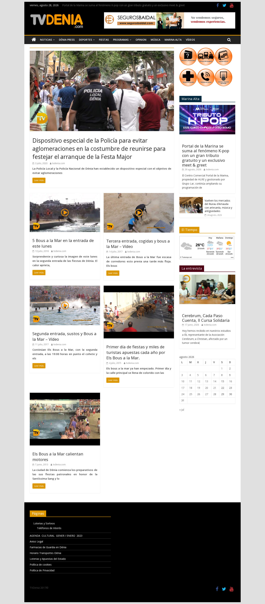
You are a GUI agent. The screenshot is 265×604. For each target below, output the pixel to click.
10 (182, 381)
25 (190, 394)
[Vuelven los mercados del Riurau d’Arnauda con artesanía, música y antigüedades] (191, 199)
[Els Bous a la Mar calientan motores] (65, 395)
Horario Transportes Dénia (45, 553)
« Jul (181, 409)
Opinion (141, 39)
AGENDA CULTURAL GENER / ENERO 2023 (56, 535)
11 (190, 381)
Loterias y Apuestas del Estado (48, 558)
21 (214, 387)
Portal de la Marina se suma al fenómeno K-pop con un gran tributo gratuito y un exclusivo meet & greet (123, 5)
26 (198, 394)
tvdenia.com (58, 163)
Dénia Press (67, 39)
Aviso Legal (36, 541)
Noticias (46, 39)
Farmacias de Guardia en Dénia (48, 547)
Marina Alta (173, 39)
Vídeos (190, 39)
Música (155, 39)
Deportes (85, 39)
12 (198, 381)
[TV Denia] (34, 40)
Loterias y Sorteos (44, 523)
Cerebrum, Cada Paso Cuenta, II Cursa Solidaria (206, 318)
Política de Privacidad (42, 570)
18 (190, 387)
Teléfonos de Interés (49, 528)
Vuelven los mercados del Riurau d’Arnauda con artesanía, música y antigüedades (218, 206)
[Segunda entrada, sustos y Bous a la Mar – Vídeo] (65, 288)
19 (198, 387)
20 (206, 387)
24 (182, 394)
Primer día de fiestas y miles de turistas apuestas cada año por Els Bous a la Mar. (135, 352)
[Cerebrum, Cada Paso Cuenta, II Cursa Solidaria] (207, 276)
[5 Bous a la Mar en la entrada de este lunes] (65, 195)
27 (206, 394)
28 (214, 394)
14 (214, 381)
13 (206, 381)
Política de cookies (41, 564)
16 (230, 381)
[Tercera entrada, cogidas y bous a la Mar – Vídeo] (139, 195)
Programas (121, 39)
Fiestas (104, 39)
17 (182, 387)
